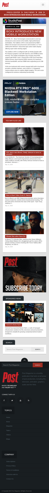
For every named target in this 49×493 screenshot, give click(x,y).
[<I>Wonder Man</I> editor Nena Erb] (24, 222)
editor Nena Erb (15, 236)
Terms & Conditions (12, 470)
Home (8, 417)
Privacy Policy (11, 466)
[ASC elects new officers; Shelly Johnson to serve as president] (24, 138)
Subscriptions (10, 461)
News (8, 422)
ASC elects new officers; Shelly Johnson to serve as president (23, 153)
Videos (8, 435)
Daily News (29, 12)
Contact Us (10, 479)
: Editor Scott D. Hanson (18, 195)
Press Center (14, 12)
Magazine (9, 426)
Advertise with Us (12, 474)
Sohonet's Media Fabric (13, 325)
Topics (8, 430)
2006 (40, 12)
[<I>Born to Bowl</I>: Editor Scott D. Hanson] (24, 181)
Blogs (8, 439)
